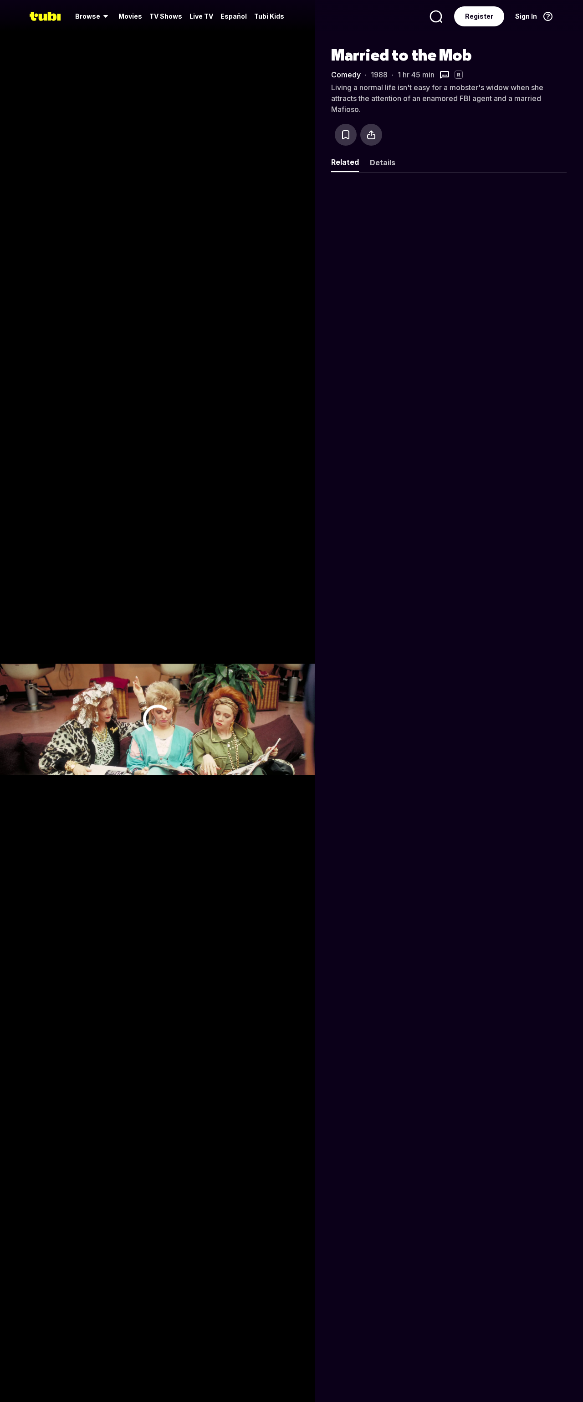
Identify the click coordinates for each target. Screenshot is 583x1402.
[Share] (371, 135)
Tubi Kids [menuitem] (269, 16)
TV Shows (165, 16)
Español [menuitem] (233, 16)
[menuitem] (93, 16)
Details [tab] (382, 162)
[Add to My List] (346, 135)
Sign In (526, 16)
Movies (130, 16)
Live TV (201, 16)
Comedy (346, 74)
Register (479, 16)
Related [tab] (345, 162)
